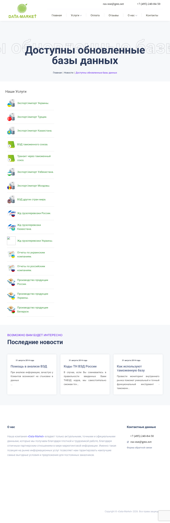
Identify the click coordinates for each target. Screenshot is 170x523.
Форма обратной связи (139, 447)
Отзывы (114, 15)
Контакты (152, 15)
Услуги (75, 15)
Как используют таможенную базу (131, 368)
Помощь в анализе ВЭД (29, 366)
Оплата (95, 15)
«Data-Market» (36, 436)
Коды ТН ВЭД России (80, 366)
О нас (131, 15)
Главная (57, 15)
